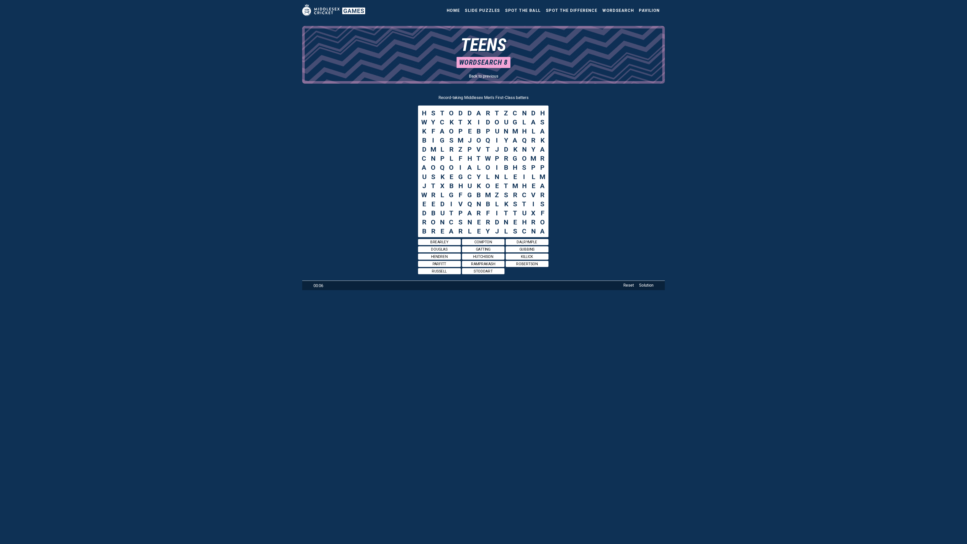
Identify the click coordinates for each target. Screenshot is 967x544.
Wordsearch (618, 10)
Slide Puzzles (482, 10)
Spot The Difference (571, 10)
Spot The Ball (523, 10)
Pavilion (649, 10)
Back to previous (483, 76)
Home (453, 10)
